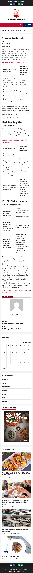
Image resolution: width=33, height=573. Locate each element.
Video (29, 25)
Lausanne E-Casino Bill (9, 292)
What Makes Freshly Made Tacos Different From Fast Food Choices (16, 474)
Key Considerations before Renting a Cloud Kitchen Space (15, 530)
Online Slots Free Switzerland (11, 118)
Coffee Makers (6, 387)
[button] (2, 24)
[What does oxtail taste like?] (16, 545)
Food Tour (4, 401)
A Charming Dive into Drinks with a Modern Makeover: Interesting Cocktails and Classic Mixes (15, 502)
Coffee (4, 383)
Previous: (12, 323)
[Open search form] (21, 24)
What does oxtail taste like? (10, 556)
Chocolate (5, 379)
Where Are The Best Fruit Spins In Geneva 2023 (16, 290)
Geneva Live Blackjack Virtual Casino (13, 62)
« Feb (4, 368)
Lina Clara (6, 477)
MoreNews (12, 571)
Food (3, 398)
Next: (11, 328)
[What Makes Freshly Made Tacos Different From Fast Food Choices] (16, 461)
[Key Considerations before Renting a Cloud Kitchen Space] (16, 518)
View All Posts (16, 315)
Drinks (4, 394)
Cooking (4, 390)
